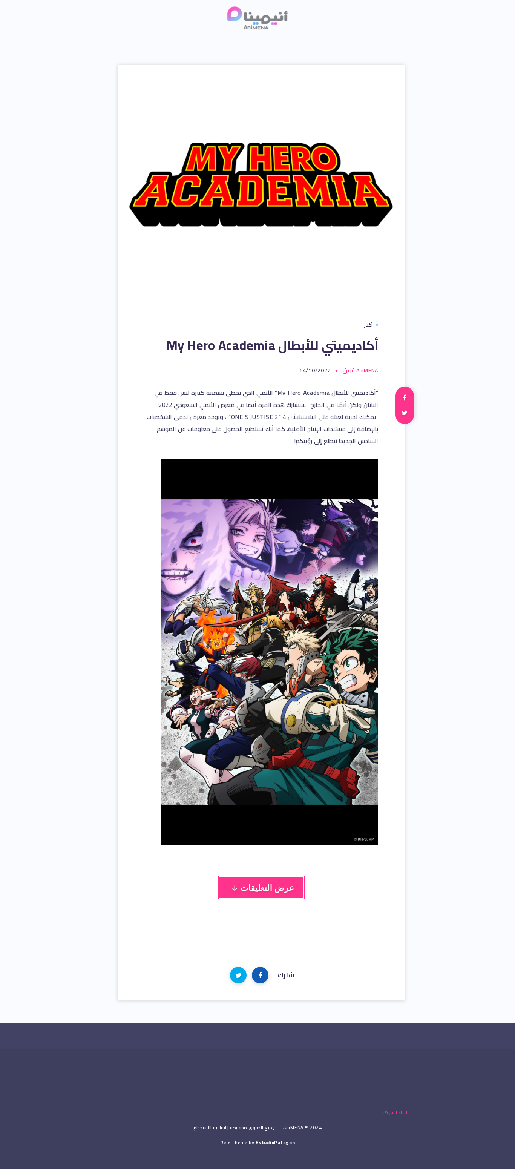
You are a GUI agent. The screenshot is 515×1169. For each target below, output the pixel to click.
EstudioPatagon (275, 1142)
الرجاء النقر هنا (395, 1112)
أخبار (368, 324)
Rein (225, 1142)
